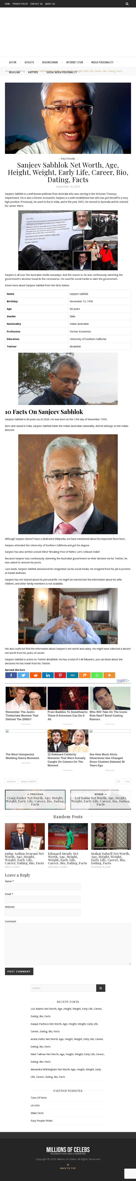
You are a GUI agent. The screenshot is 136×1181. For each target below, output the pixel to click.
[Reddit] (35, 675)
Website (10, 906)
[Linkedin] (48, 675)
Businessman (50, 62)
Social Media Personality (61, 72)
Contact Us (36, 3)
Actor (12, 62)
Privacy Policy (20, 3)
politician (11, 781)
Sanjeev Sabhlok (28, 781)
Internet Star (74, 62)
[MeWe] (72, 675)
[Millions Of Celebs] (68, 32)
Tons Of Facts (39, 1097)
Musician (14, 72)
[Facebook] (11, 675)
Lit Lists (35, 1105)
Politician (68, 159)
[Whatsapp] (97, 675)
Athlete (29, 62)
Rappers (33, 72)
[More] (109, 675)
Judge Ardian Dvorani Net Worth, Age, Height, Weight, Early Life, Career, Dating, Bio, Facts (24, 858)
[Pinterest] (60, 675)
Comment (10, 921)
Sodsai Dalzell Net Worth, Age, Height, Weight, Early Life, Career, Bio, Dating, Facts (110, 858)
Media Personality (102, 62)
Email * (9, 894)
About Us (50, 3)
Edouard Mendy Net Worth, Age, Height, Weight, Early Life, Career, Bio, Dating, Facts (67, 858)
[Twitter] (23, 675)
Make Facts (37, 1113)
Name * (9, 881)
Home (7, 3)
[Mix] (85, 675)
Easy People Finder (42, 1120)
